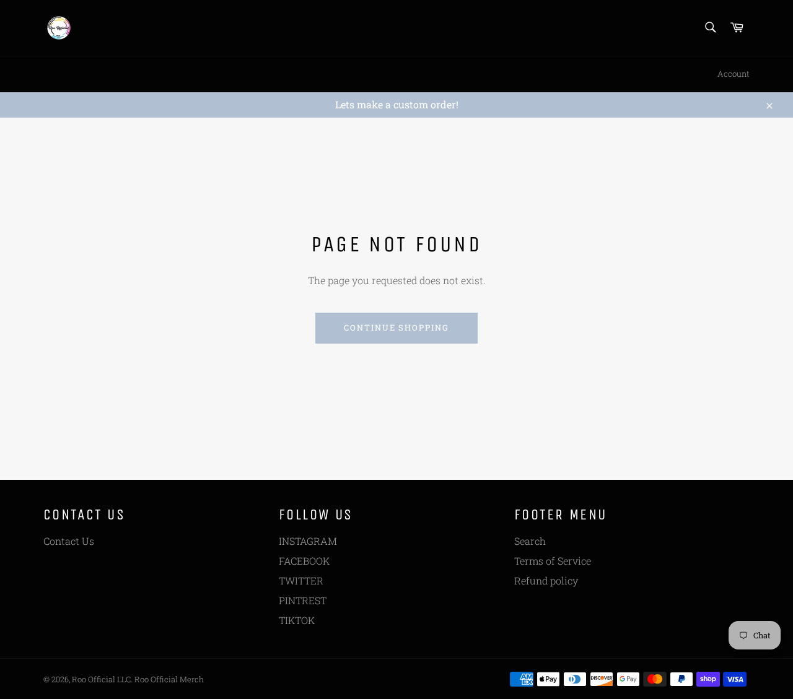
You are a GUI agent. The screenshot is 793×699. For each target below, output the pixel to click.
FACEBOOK (304, 560)
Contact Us (68, 540)
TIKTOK (297, 620)
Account (733, 73)
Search (530, 540)
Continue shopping (396, 327)
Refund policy (546, 580)
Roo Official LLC (101, 679)
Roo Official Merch (169, 679)
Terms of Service (552, 560)
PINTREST (302, 600)
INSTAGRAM (308, 540)
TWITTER (301, 580)
